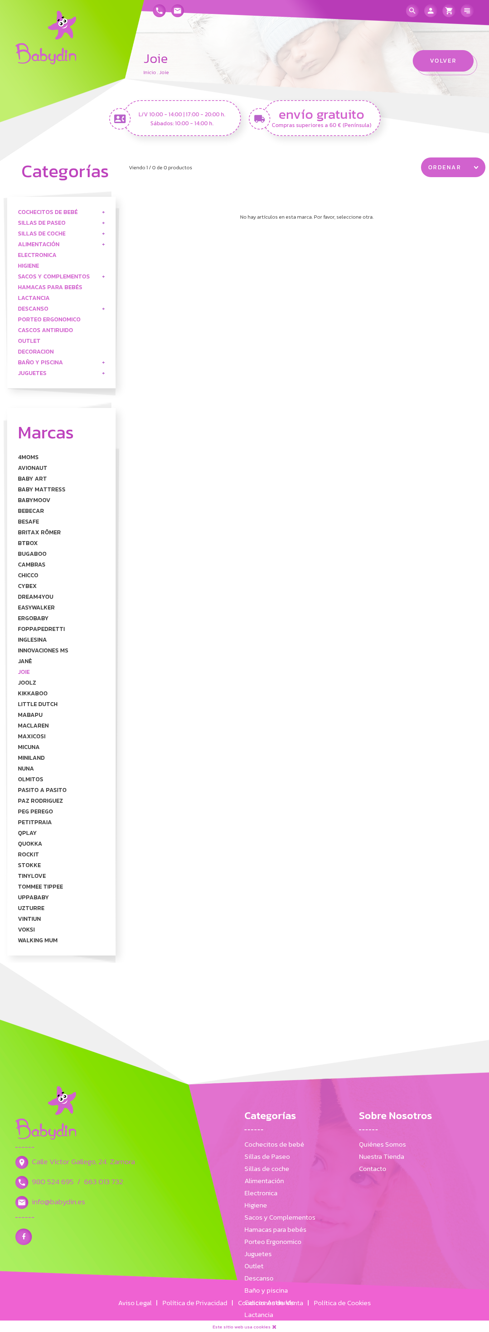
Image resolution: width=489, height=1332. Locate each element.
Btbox (28, 543)
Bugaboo (32, 553)
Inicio (150, 72)
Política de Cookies (342, 1303)
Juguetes (32, 373)
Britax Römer (39, 532)
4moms (28, 457)
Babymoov (34, 500)
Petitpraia (35, 822)
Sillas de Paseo (42, 222)
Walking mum (38, 940)
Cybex (27, 586)
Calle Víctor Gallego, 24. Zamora (83, 1161)
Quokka (30, 843)
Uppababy (33, 897)
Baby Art (32, 478)
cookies (262, 1326)
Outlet (29, 340)
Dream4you (35, 596)
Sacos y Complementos (54, 276)
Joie (24, 671)
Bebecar (31, 510)
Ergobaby (33, 618)
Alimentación (38, 244)
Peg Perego (35, 811)
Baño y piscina (40, 362)
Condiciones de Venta (270, 1303)
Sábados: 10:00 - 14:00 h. (181, 123)
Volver (443, 60)
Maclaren (33, 725)
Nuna (26, 768)
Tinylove (32, 875)
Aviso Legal (135, 1303)
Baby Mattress (42, 489)
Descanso (33, 308)
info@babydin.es (58, 1201)
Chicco (28, 575)
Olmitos (30, 779)
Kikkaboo (33, 693)
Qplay (27, 832)
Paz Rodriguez (40, 800)
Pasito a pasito (42, 790)
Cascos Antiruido (45, 330)
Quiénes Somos (382, 1144)
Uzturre (31, 908)
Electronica (37, 255)
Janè (25, 661)
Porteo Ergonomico (49, 319)
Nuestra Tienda (381, 1156)
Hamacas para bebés (50, 287)
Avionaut (32, 467)
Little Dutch (38, 704)
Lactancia (34, 297)
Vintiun (29, 918)
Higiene (28, 265)
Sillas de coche (42, 233)
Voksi (26, 929)
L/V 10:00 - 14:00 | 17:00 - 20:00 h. (182, 114)
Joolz (27, 682)
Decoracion (36, 351)
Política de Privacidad (195, 1303)
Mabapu (30, 714)
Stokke (29, 865)
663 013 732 (103, 1181)
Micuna (29, 747)
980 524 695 (53, 1181)
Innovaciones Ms (43, 650)
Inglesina (32, 639)
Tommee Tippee (40, 886)
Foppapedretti (41, 628)
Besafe (28, 521)
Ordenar (444, 167)
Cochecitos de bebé (48, 212)
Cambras (31, 564)
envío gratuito (321, 113)
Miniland (31, 757)
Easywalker (36, 607)
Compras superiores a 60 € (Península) (321, 125)
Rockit (28, 854)
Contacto (372, 1168)
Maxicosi (31, 736)
